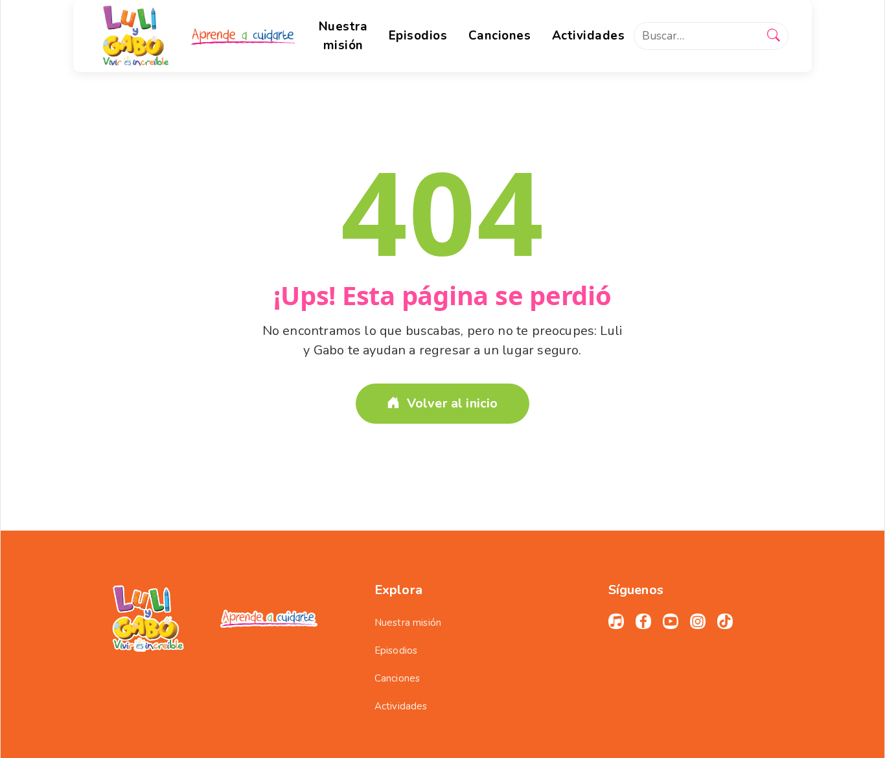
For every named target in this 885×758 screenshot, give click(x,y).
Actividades (401, 706)
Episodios (396, 650)
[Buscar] (773, 36)
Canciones (397, 678)
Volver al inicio (452, 403)
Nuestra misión (408, 622)
